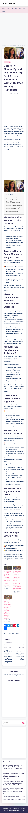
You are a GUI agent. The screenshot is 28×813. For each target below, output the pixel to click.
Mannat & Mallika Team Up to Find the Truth (14, 198)
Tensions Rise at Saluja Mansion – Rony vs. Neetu (13, 200)
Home (3, 8)
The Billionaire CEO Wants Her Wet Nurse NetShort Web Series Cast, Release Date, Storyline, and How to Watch (12, 768)
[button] (8, 642)
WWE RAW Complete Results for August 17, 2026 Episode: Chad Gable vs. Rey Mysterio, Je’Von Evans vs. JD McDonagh (13, 776)
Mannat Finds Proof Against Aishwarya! (14, 205)
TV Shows (7, 8)
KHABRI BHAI (9, 3)
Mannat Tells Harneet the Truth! (12, 208)
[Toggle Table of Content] (21, 195)
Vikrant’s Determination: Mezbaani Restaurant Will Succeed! (13, 203)
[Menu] (25, 3)
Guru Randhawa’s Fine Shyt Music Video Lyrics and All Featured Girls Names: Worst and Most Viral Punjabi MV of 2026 (14, 798)
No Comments (21, 93)
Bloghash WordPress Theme (16, 810)
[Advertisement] (14, 30)
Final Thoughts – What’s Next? (12, 211)
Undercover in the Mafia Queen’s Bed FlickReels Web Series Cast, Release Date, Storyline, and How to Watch (13, 783)
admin (7, 639)
